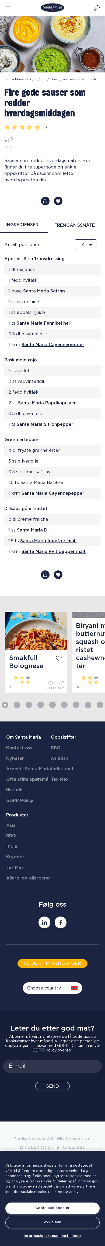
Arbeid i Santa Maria (28, 769)
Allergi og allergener (28, 878)
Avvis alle (52, 1222)
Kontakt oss (19, 748)
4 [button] (40, 705)
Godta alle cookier (52, 1208)
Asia (11, 825)
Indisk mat (62, 769)
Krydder (15, 857)
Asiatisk (59, 758)
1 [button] (5, 705)
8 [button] (88, 705)
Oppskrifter (63, 737)
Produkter (17, 815)
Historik (14, 790)
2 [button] (17, 705)
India (11, 846)
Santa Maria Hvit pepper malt (54, 551)
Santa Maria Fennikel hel (43, 323)
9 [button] (100, 705)
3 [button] (29, 705)
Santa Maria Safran (44, 291)
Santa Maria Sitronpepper (45, 424)
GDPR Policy (19, 800)
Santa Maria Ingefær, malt (48, 541)
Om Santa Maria (23, 737)
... (44, 79)
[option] (33, 652)
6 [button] (64, 705)
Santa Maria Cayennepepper (53, 345)
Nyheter (15, 758)
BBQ (56, 748)
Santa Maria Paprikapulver (47, 403)
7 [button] (76, 705)
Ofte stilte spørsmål (28, 779)
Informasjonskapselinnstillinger (52, 1236)
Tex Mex (59, 779)
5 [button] (52, 705)
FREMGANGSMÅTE (74, 225)
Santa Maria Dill (34, 530)
